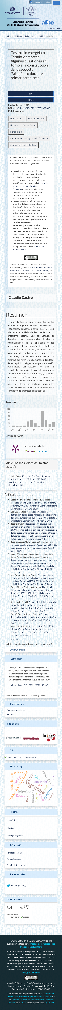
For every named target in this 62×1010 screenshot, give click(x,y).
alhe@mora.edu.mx (31, 972)
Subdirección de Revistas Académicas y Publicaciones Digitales (31, 995)
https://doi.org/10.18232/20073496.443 (31, 108)
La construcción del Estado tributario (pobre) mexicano (33, 627)
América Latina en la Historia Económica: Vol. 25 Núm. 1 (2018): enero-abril (34, 620)
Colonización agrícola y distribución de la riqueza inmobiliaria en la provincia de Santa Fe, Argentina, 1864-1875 (34, 515)
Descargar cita (37, 696)
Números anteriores (16, 710)
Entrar (47, 2)
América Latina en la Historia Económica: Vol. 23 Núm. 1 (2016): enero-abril (33, 596)
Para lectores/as (14, 853)
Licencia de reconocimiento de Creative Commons (30, 186)
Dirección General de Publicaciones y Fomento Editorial (30, 1001)
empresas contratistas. (23, 145)
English (11, 828)
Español (11, 820)
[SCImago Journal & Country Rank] (20, 757)
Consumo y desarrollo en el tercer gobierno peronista (31, 615)
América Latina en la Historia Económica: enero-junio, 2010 (32, 609)
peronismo (16, 132)
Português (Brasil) (15, 836)
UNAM (23, 1003)
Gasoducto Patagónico (23, 125)
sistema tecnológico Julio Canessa (29, 138)
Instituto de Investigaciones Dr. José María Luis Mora (37, 945)
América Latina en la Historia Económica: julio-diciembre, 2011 (28, 483)
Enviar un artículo (17, 650)
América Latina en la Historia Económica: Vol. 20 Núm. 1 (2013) (32, 549)
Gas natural (16, 118)
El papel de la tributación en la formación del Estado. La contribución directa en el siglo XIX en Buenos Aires (33, 605)
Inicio (9, 36)
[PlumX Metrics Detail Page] (15, 449)
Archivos (18, 36)
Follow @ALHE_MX (20, 886)
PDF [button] (31, 94)
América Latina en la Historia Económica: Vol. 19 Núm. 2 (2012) (34, 519)
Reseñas (11, 714)
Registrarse (38, 2)
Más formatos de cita (16, 696)
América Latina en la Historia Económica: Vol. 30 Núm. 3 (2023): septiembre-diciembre (32, 632)
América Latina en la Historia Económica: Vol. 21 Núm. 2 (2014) (34, 507)
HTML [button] (30, 100)
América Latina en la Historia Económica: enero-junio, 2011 (32, 537)
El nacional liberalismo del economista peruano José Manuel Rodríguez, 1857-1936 (32, 590)
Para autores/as (14, 859)
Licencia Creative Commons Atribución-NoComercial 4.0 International (31, 269)
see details (42, 451)
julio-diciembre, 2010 (34, 36)
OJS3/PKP (49, 1003)
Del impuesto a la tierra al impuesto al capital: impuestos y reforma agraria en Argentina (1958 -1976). (32, 578)
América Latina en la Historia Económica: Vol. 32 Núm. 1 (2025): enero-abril (33, 569)
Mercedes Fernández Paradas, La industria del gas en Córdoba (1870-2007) (30, 477)
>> (17, 640)
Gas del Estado (36, 118)
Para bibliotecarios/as (16, 865)
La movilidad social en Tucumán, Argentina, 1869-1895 (34, 543)
